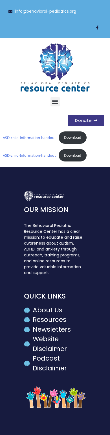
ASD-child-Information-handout (29, 137)
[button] (55, 101)
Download (72, 137)
